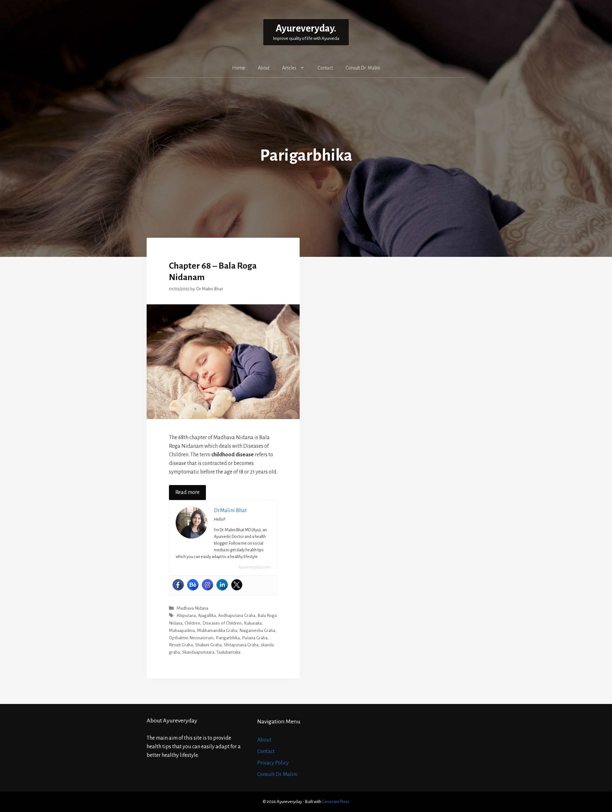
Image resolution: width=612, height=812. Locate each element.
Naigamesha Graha (257, 630)
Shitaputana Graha (241, 644)
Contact (325, 67)
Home (238, 67)
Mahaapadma (182, 630)
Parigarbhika (228, 637)
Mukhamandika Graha (217, 630)
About (263, 67)
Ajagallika (207, 615)
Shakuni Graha (208, 644)
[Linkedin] (222, 585)
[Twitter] (237, 585)
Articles (289, 67)
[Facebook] (178, 585)
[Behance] (193, 585)
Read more (187, 492)
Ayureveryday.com (254, 567)
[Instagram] (207, 585)
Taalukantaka (228, 652)
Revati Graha (181, 644)
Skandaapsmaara (198, 652)
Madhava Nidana (192, 608)
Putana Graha (254, 637)
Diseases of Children (222, 623)
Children (192, 623)
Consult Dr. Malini (363, 67)
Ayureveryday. (306, 28)
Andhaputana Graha (236, 615)
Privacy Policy (273, 763)
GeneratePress (336, 801)
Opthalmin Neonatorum (191, 637)
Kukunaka (253, 623)
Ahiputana (186, 615)
